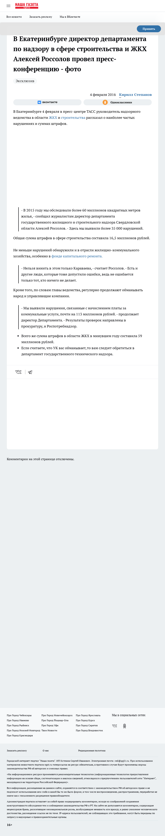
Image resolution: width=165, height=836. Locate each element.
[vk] (18, 372)
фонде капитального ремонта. (77, 256)
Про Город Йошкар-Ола (54, 720)
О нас (46, 750)
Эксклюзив (25, 81)
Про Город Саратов (87, 725)
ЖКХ (53, 117)
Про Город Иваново (18, 720)
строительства (73, 117)
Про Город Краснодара (20, 735)
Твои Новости (49, 730)
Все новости (14, 17)
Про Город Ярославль (88, 715)
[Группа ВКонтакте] (47, 102)
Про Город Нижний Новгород (23, 730)
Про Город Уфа (49, 725)
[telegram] (31, 372)
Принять (149, 29)
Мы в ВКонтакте (70, 17)
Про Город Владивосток (89, 730)
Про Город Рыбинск (18, 725)
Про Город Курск (85, 720)
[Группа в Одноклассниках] (118, 102)
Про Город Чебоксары (19, 715)
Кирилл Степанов (135, 94)
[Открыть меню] (8, 6)
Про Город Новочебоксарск (56, 715)
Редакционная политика (91, 750)
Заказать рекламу (40, 17)
